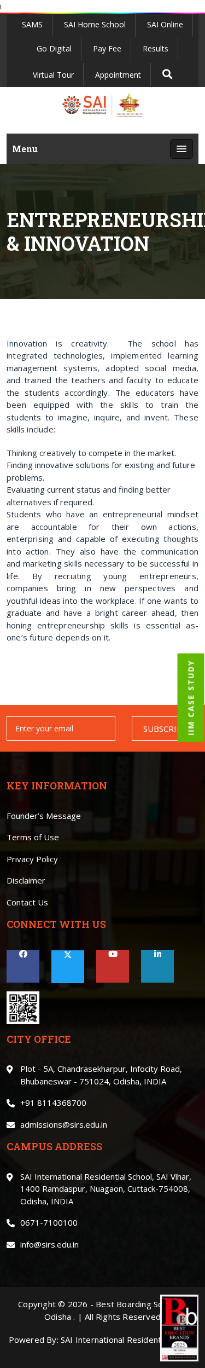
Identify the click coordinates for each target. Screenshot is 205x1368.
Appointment (118, 75)
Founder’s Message (44, 815)
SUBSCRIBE (165, 728)
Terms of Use (33, 837)
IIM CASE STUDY (191, 697)
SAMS (32, 24)
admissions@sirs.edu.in (63, 1124)
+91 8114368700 (53, 1102)
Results (155, 48)
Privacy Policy (32, 858)
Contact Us (27, 902)
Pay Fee (107, 48)
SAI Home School (95, 24)
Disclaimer (26, 880)
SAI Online (165, 24)
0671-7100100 (49, 1222)
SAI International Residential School (128, 1339)
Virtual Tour (53, 75)
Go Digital (54, 48)
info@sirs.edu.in (49, 1244)
